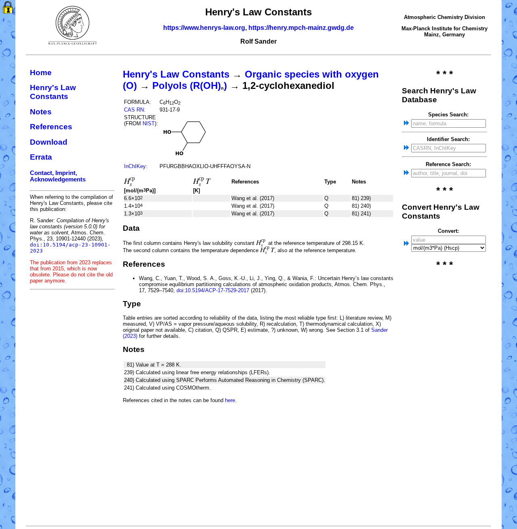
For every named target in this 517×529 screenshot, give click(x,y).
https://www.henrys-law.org (204, 27)
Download (48, 142)
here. (231, 400)
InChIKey (135, 166)
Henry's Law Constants (53, 92)
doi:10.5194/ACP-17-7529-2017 (213, 290)
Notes (41, 111)
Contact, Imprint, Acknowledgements (58, 176)
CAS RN (134, 110)
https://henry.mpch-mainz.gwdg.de (301, 27)
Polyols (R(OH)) (189, 85)
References (51, 126)
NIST (149, 123)
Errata (41, 157)
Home (41, 72)
